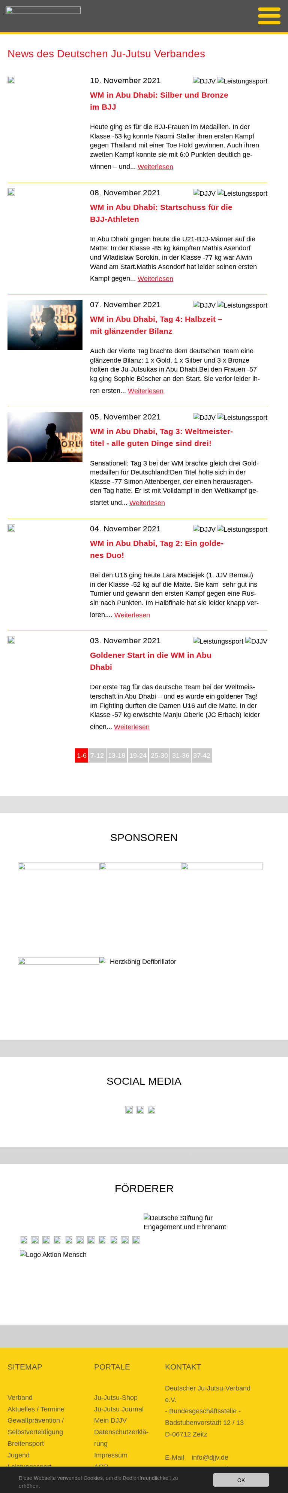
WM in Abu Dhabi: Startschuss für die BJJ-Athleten (161, 213)
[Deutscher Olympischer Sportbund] (68, 1240)
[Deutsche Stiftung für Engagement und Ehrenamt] (190, 1228)
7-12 (97, 755)
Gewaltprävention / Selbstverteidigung (36, 1426)
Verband (20, 1397)
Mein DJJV (110, 1420)
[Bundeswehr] (125, 1240)
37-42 (201, 755)
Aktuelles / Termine (36, 1409)
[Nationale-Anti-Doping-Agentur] (102, 1240)
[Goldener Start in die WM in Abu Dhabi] (11, 641)
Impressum (111, 1455)
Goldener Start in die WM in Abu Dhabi (151, 661)
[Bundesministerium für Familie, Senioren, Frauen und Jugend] (46, 1240)
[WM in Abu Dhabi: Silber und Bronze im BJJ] (11, 81)
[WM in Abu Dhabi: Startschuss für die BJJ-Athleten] (11, 193)
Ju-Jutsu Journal (119, 1409)
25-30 (159, 755)
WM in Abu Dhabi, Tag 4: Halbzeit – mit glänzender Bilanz (156, 325)
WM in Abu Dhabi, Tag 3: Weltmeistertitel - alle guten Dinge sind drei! (161, 437)
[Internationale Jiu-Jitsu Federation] (23, 1240)
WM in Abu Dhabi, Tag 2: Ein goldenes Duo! (157, 549)
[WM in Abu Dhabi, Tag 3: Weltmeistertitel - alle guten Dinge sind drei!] (45, 438)
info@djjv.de (210, 1457)
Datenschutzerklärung (121, 1437)
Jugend (19, 1455)
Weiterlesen (155, 167)
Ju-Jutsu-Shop (116, 1397)
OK (241, 1480)
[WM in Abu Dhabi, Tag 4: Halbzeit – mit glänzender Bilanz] (45, 326)
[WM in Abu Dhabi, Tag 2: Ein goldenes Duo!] (11, 529)
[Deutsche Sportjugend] (80, 1240)
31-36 (180, 755)
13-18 (116, 755)
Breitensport (26, 1443)
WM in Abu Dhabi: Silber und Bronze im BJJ (159, 101)
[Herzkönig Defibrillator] (140, 966)
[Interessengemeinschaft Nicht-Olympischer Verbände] (91, 1240)
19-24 (138, 755)
